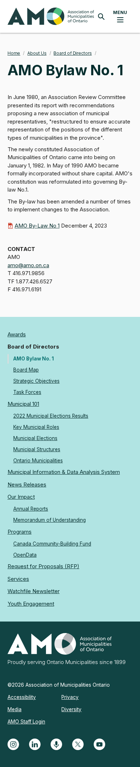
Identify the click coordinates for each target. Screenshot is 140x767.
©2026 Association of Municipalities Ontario (59, 685)
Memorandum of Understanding (49, 520)
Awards (17, 334)
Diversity (71, 709)
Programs (20, 531)
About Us (36, 53)
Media (15, 709)
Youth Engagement (31, 603)
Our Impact (21, 496)
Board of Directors (72, 53)
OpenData (25, 555)
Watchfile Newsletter (34, 591)
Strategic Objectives (36, 381)
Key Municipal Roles (36, 427)
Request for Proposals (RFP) (43, 566)
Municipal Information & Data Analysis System (64, 471)
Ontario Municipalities (38, 460)
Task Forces (27, 392)
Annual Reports (30, 509)
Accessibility (22, 697)
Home (14, 53)
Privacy (70, 697)
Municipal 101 (23, 403)
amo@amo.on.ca (28, 265)
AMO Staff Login (26, 722)
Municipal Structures (36, 449)
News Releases (27, 484)
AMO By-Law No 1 (37, 225)
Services (18, 578)
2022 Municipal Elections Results (50, 416)
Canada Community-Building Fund (52, 544)
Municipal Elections (35, 438)
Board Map (26, 370)
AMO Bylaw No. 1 (33, 359)
